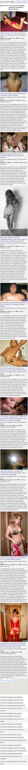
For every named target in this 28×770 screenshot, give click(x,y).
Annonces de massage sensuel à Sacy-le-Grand (12, 705)
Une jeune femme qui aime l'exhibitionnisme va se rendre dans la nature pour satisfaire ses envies (13, 239)
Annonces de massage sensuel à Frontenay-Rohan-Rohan (13, 741)
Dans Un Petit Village (7, 2)
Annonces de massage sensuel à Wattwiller (11, 697)
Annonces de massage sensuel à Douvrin (10, 745)
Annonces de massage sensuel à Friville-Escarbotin (13, 750)
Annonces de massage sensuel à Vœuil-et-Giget (12, 748)
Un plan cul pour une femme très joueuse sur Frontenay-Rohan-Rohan (13, 369)
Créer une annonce (22, 2)
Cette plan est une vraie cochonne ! (13, 33)
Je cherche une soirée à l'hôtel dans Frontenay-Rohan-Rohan (13, 94)
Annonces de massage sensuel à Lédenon (11, 713)
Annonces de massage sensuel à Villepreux (11, 726)
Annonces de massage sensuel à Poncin (10, 716)
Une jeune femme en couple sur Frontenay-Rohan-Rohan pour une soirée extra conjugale (12, 472)
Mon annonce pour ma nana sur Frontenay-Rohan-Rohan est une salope (12, 155)
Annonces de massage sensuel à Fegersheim (11, 737)
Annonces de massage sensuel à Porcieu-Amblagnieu (11, 757)
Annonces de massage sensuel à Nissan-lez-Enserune (11, 709)
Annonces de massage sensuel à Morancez (11, 753)
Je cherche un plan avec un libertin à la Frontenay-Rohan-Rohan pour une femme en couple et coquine (13, 418)
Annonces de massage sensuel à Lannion (10, 734)
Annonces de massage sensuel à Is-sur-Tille (11, 700)
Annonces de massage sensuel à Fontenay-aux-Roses (12, 731)
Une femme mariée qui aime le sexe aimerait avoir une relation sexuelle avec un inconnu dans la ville (12, 645)
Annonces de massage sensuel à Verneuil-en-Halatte (12, 720)
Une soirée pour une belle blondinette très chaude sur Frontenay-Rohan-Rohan (13, 304)
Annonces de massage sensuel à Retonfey (11, 724)
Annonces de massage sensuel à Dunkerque (11, 702)
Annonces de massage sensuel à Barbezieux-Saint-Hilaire (13, 762)
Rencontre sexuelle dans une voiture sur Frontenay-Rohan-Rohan (13, 558)
